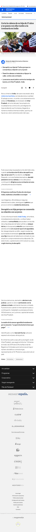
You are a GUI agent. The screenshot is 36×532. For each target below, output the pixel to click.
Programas (5, 373)
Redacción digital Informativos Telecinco (17, 61)
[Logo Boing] (18, 438)
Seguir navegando (8, 382)
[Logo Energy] (18, 444)
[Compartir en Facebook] (33, 87)
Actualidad (5, 368)
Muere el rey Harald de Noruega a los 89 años (14, 6)
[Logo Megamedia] (19, 517)
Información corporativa (18, 495)
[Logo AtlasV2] (18, 473)
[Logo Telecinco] (18, 409)
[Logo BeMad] (18, 450)
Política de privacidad (18, 498)
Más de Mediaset (8, 387)
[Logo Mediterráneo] (18, 485)
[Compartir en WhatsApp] (22, 87)
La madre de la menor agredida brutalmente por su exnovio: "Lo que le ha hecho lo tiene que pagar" (17, 325)
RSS (18, 507)
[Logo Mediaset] (18, 395)
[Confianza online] (18, 526)
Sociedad (21, 13)
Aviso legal (18, 493)
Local (15, 13)
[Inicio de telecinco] (2, 10)
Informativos (10, 359)
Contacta (18, 509)
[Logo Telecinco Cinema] (18, 461)
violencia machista (7, 96)
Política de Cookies (18, 502)
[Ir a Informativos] (10, 10)
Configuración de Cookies (18, 500)
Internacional (29, 13)
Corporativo (6, 378)
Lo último (4, 13)
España (10, 13)
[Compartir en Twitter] (25, 87)
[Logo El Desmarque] (18, 426)
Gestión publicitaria (18, 504)
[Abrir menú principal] (33, 10)
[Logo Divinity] (18, 420)
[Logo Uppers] (18, 456)
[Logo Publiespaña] (18, 479)
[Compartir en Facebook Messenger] (29, 87)
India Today (22, 217)
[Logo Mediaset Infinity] (18, 403)
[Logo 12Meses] (18, 467)
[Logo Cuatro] (18, 414)
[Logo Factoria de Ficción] (18, 432)
